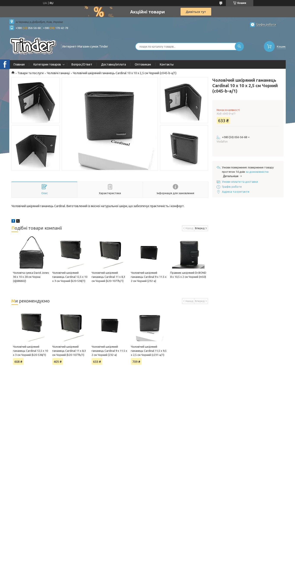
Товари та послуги (30, 73)
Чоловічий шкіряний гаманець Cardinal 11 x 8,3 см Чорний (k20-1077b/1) (108, 276)
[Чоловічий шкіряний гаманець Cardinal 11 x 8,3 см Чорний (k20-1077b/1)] (110, 252)
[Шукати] (239, 46)
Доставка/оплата (113, 64)
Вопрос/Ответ (81, 64)
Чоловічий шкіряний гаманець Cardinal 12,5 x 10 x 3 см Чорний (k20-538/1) (69, 276)
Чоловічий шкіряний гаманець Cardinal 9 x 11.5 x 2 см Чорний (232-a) (149, 276)
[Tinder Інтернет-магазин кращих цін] (33, 46)
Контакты (167, 64)
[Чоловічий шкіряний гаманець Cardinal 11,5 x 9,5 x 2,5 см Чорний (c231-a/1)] (149, 325)
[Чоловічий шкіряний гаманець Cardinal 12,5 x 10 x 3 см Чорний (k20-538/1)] (70, 252)
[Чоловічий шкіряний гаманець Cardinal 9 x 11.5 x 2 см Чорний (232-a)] (149, 252)
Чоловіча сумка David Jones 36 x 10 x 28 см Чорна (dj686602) (31, 276)
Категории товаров (47, 64)
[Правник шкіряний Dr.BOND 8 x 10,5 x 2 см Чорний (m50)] (188, 252)
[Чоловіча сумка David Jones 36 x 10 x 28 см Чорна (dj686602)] (31, 252)
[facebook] (13, 221)
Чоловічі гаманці (58, 73)
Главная (19, 64)
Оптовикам (143, 64)
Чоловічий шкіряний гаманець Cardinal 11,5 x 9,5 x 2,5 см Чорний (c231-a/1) (149, 350)
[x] (18, 221)
